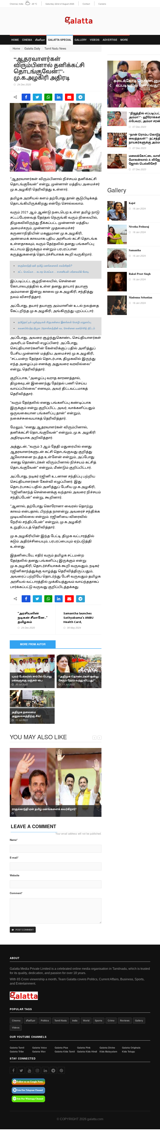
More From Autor (32, 644)
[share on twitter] (37, 97)
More (124, 40)
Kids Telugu (128, 1051)
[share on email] (69, 97)
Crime (111, 1020)
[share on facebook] (26, 97)
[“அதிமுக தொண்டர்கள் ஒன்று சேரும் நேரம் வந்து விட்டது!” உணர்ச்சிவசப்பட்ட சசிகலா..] (79, 671)
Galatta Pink (84, 1047)
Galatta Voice (39, 1047)
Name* (14, 840)
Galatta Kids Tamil (65, 1051)
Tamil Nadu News (55, 48)
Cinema (27, 40)
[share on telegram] (80, 97)
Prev (110, 84)
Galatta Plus (61, 1047)
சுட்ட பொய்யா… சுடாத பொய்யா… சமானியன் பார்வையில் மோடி (53, 271)
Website (14, 875)
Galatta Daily (32, 48)
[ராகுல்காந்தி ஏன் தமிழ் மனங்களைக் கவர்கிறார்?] (55, 782)
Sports (98, 1020)
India (74, 1020)
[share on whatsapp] (48, 97)
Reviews (125, 1020)
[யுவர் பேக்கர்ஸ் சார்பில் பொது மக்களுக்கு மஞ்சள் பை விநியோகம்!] (32, 671)
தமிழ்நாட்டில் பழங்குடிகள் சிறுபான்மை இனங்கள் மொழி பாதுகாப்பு (54, 322)
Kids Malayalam (108, 1051)
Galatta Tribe (17, 1051)
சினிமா (40, 40)
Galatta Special (59, 40)
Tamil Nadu (60, 1020)
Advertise (110, 40)
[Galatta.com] (80, 20)
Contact (86, 3)
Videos (95, 40)
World (86, 1020)
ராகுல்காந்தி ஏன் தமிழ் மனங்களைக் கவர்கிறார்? (45, 265)
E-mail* (14, 857)
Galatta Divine (107, 1047)
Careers (102, 3)
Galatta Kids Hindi (87, 1051)
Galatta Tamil (17, 1047)
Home (15, 40)
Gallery (81, 40)
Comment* (16, 893)
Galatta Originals (131, 1047)
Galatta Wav (39, 1051)
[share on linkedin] (59, 97)
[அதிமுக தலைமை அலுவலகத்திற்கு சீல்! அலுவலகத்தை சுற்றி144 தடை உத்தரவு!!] (32, 706)
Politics (45, 1020)
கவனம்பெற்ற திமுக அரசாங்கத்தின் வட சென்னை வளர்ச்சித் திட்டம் (56, 328)
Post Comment (24, 929)
